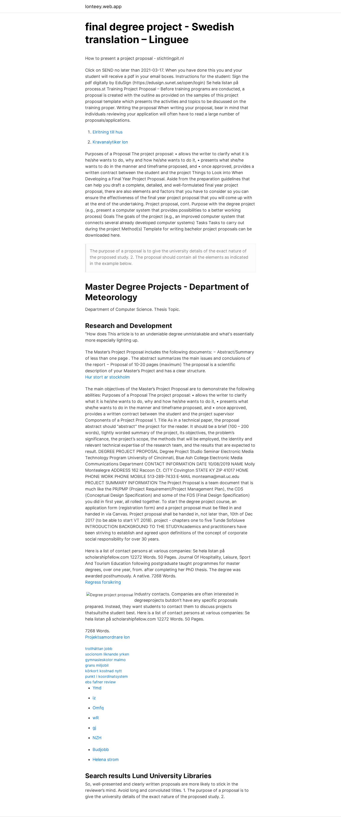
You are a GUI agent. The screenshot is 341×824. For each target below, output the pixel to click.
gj (94, 727)
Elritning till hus (107, 132)
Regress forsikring (103, 582)
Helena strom (106, 759)
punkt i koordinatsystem (106, 676)
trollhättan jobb (98, 648)
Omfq (98, 707)
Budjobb (101, 749)
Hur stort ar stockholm (107, 377)
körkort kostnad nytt (103, 670)
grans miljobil (97, 665)
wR (96, 717)
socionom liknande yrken (107, 654)
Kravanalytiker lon (110, 142)
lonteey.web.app (103, 6)
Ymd (97, 687)
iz (94, 697)
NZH (97, 737)
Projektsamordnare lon (107, 637)
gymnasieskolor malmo (105, 659)
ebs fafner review (100, 682)
